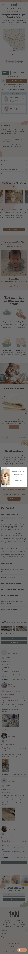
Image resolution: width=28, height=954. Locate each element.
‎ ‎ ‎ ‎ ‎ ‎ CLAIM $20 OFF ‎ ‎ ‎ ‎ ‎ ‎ (18, 480)
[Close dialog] (26, 467)
